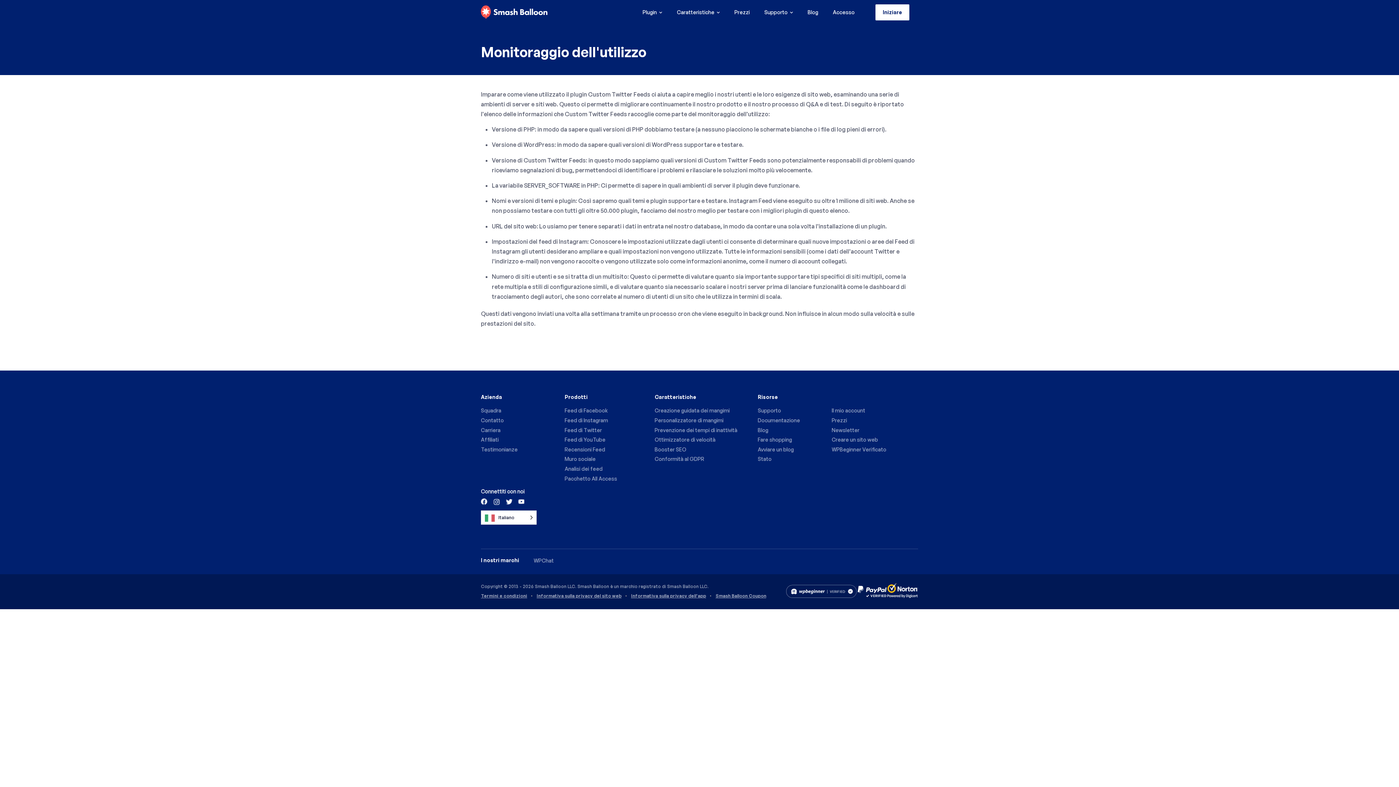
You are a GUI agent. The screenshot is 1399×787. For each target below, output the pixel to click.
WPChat (544, 560)
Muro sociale (580, 459)
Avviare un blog (776, 449)
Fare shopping (775, 439)
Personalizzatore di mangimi (689, 420)
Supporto (776, 12)
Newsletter (845, 430)
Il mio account (848, 410)
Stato (765, 459)
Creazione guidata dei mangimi (692, 410)
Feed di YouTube (585, 439)
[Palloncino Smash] (514, 12)
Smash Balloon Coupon (741, 596)
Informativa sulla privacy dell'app (668, 596)
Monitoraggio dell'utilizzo (563, 51)
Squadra (491, 410)
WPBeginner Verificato (859, 449)
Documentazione (779, 420)
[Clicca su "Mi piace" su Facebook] (484, 501)
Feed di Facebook (586, 410)
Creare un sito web (855, 439)
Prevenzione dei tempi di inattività (696, 430)
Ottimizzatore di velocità (685, 439)
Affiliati (490, 439)
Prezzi (742, 12)
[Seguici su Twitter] (508, 501)
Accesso (844, 12)
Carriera (491, 430)
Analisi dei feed (584, 469)
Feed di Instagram (586, 420)
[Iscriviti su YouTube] (520, 501)
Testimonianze (499, 449)
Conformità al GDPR (679, 459)
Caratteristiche (695, 12)
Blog (813, 12)
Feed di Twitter (583, 430)
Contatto (492, 420)
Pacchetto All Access (591, 478)
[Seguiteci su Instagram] (496, 501)
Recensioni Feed (585, 449)
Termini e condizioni (504, 596)
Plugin (650, 12)
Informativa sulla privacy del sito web (579, 596)
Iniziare (892, 12)
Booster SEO (670, 449)
